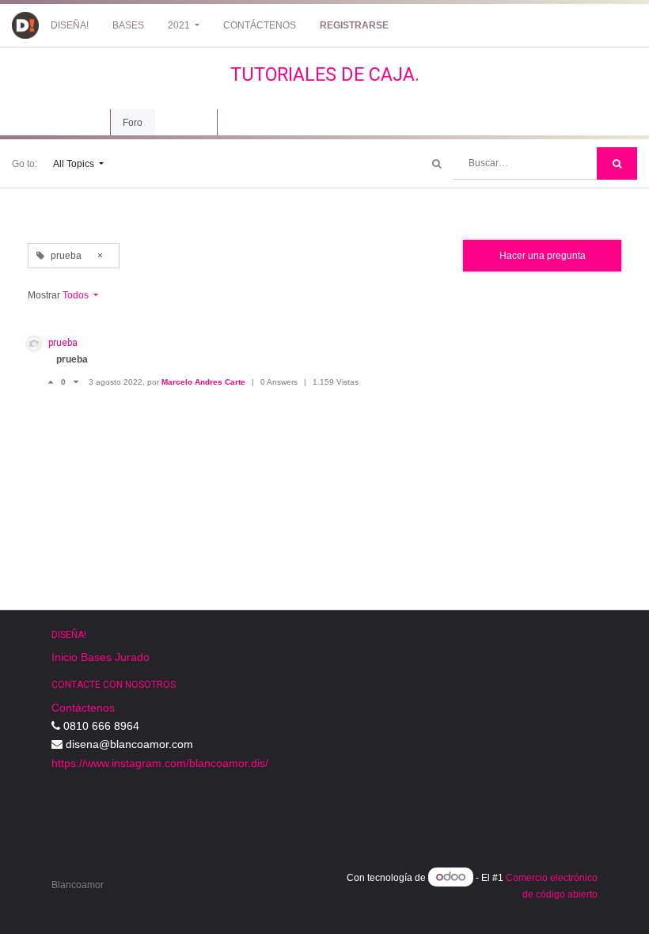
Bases (96, 657)
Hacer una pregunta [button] (542, 255)
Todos (77, 295)
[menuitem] (70, 25)
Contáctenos (83, 707)
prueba (63, 342)
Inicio (64, 657)
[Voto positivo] (54, 382)
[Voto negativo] (76, 382)
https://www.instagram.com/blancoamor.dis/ (159, 763)
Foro (132, 122)
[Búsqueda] (617, 163)
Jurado (132, 657)
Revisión (186, 122)
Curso (85, 122)
